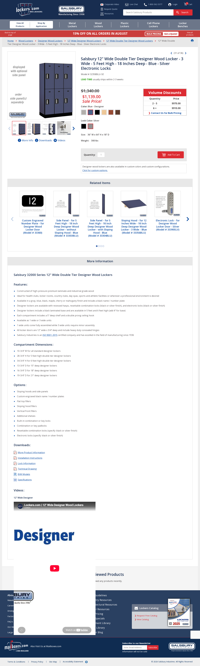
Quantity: (89, 154)
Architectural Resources (103, 604)
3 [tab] (101, 246)
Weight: (85, 140)
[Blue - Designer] (90, 112)
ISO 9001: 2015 (50, 335)
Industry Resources (100, 600)
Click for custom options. (95, 170)
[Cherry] (111, 112)
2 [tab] (99, 246)
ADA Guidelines (98, 595)
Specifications (25, 479)
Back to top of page (10, 33)
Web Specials (97, 618)
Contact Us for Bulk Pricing (166, 112)
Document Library (99, 623)
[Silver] (90, 126)
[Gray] (83, 112)
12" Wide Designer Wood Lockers (84, 40)
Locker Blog (96, 632)
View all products (189, 33)
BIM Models (24, 474)
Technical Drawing (27, 468)
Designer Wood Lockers (50, 40)
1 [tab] (97, 246)
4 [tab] (103, 246)
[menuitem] (17, 24)
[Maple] (104, 112)
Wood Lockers (26, 40)
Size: (83, 134)
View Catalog (143, 619)
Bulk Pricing (96, 613)
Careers (11, 605)
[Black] (97, 112)
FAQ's (10, 621)
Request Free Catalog (147, 615)
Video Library (97, 627)
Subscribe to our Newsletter (136, 643)
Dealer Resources (99, 609)
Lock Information (27, 463)
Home (10, 40)
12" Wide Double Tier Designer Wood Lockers (129, 40)
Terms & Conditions (16, 661)
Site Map (53, 661)
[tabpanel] (33, 213)
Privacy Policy (37, 661)
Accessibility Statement (73, 661)
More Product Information (31, 452)
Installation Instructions (30, 457)
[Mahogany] (117, 112)
